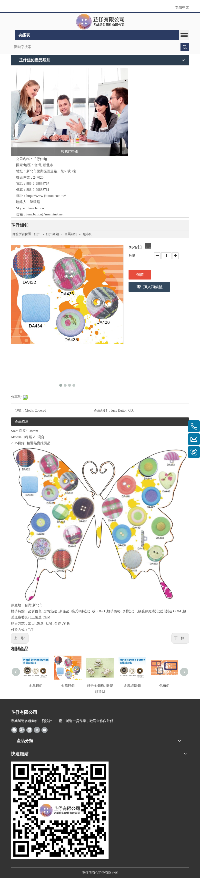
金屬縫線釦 (132, 685)
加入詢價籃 (153, 287)
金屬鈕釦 (35, 685)
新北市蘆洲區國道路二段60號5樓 (51, 171)
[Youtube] (44, 730)
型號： (20, 410)
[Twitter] (37, 730)
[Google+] (22, 730)
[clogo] (100, 21)
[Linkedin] (29, 730)
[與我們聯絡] (69, 112)
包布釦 (164, 685)
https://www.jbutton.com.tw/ (46, 196)
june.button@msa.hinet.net (44, 214)
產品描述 (22, 421)
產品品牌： (102, 410)
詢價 (140, 274)
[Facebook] (14, 730)
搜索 (184, 47)
